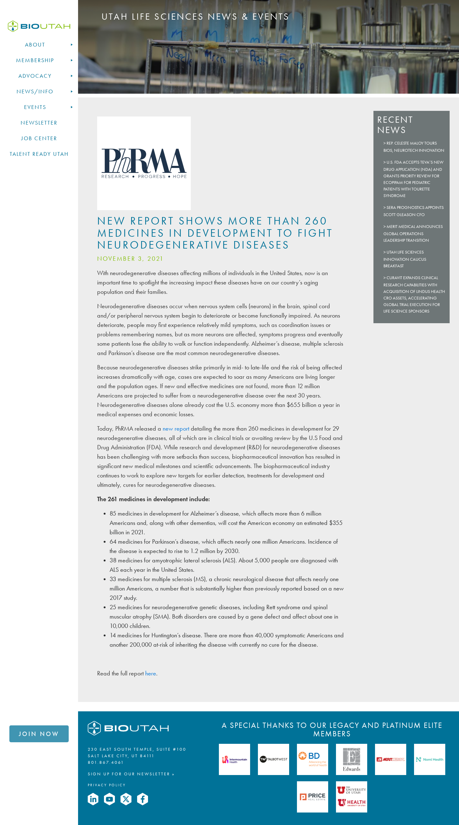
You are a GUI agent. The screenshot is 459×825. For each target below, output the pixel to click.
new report (176, 428)
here (150, 673)
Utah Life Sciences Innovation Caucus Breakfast (404, 259)
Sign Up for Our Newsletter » (131, 774)
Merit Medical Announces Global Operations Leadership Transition (413, 233)
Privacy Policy (107, 785)
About (35, 44)
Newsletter (39, 122)
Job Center (39, 138)
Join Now (39, 734)
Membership (35, 60)
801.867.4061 (106, 762)
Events (35, 107)
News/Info (35, 91)
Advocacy (35, 75)
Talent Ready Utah (39, 154)
